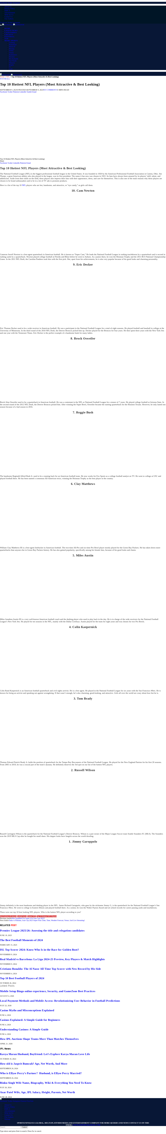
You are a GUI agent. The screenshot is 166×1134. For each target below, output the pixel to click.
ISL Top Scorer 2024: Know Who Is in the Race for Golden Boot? (39, 949)
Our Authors (9, 19)
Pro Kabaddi (13, 59)
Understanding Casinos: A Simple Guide (24, 1029)
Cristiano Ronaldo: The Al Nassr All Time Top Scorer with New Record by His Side (50, 968)
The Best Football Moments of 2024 (21, 940)
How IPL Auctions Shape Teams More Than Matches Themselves (39, 1038)
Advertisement (10, 13)
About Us (8, 7)
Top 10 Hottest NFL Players (46, 916)
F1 (10, 67)
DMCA (7, 11)
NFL (8, 77)
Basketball (12, 45)
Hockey (12, 57)
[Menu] (1, 25)
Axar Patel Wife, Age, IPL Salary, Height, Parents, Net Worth (37, 1092)
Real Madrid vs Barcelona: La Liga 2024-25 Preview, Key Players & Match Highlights (52, 959)
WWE (11, 51)
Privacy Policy (10, 9)
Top (6, 38)
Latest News (11, 30)
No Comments (50, 90)
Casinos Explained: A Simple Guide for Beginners (30, 1019)
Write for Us (9, 15)
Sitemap (7, 1119)
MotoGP (12, 47)
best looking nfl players (8, 916)
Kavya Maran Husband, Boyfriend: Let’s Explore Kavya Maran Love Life (45, 1054)
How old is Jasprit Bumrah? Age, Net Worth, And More (33, 1063)
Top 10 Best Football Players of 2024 (22, 978)
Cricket (9, 34)
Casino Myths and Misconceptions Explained (27, 1010)
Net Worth (12, 61)
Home (7, 28)
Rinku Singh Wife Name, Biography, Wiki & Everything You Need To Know (46, 1082)
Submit (24, 1127)
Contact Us (9, 17)
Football (10, 36)
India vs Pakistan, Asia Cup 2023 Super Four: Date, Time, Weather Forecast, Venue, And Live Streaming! (47, 920)
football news (22, 916)
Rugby (11, 65)
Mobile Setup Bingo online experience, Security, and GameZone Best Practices (47, 991)
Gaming (12, 43)
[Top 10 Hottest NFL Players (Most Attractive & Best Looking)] (68, 157)
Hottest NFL (31, 916)
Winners (12, 63)
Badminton (13, 55)
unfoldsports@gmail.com (86, 1125)
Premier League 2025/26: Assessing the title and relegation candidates (42, 930)
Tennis (11, 53)
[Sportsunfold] (13, 25)
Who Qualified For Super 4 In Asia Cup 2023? (28, 918)
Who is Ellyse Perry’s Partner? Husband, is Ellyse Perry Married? (41, 1073)
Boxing (11, 49)
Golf (10, 69)
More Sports (11, 41)
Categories (11, 32)
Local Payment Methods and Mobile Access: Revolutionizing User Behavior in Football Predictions (60, 1000)
